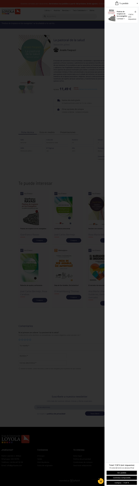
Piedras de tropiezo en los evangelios (122, 14)
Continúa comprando (121, 478)
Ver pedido (121, 473)
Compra (122, 483)
